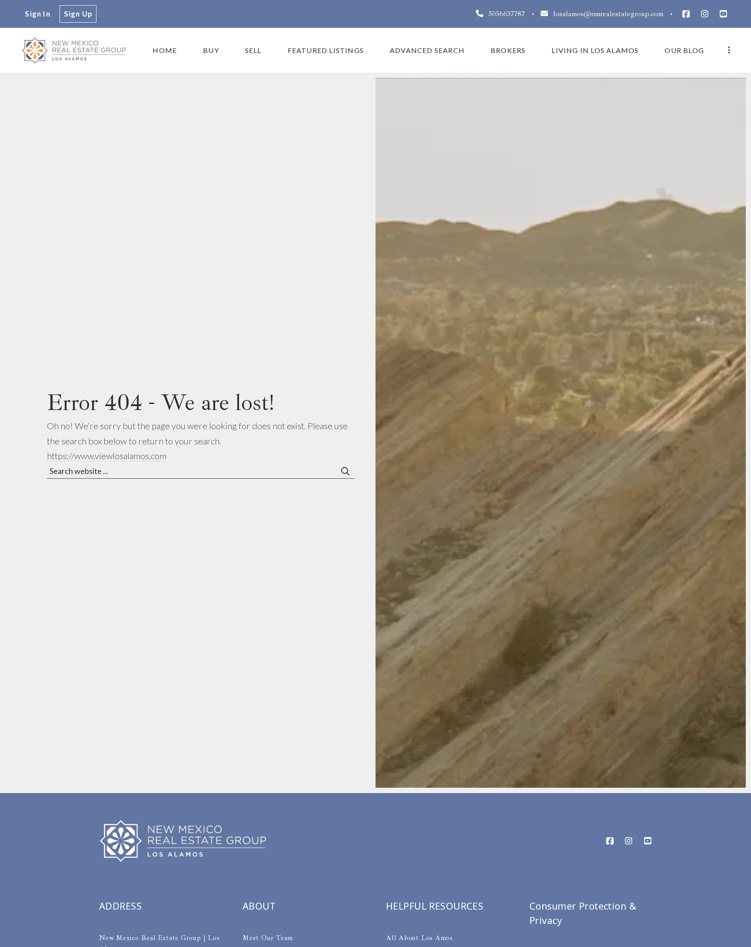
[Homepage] (73, 50)
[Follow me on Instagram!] (705, 14)
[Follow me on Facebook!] (685, 14)
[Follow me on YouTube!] (723, 14)
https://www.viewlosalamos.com (106, 455)
